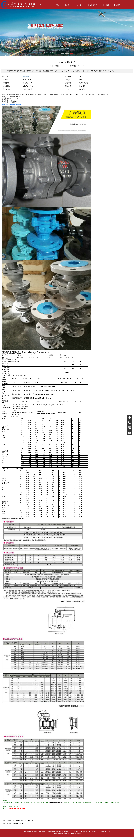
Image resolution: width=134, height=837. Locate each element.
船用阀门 (68, 5)
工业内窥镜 (75, 831)
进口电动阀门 (83, 831)
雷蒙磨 (59, 831)
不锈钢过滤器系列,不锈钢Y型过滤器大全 (20, 820)
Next (125, 33)
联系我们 (117, 5)
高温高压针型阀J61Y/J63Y (15, 823)
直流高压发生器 (66, 831)
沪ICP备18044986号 (75, 833)
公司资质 (79, 5)
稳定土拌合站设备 (51, 831)
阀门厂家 (107, 831)
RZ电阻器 (90, 831)
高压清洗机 (96, 831)
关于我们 (105, 5)
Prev (8, 33)
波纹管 (102, 831)
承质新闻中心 (92, 5)
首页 (58, 5)
